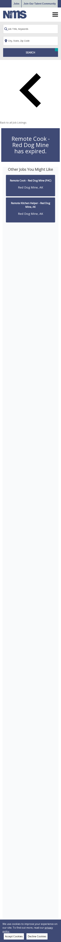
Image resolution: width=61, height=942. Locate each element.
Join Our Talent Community (39, 3)
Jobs (16, 3)
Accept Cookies (14, 936)
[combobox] (30, 28)
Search (30, 52)
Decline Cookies (37, 936)
